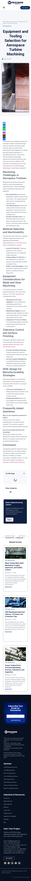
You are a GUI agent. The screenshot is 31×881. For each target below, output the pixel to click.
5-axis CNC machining (15, 294)
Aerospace (7, 798)
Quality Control (8, 813)
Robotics (6, 807)
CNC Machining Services (10, 767)
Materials (6, 819)
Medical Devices (8, 801)
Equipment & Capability (10, 816)
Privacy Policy (16, 877)
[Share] (15, 139)
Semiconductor (8, 804)
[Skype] (15, 131)
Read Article (8, 587)
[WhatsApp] (15, 128)
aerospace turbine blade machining (14, 462)
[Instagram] (12, 863)
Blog (8, 21)
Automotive (7, 810)
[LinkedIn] (15, 126)
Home (4, 21)
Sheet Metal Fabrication (10, 782)
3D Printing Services (9, 779)
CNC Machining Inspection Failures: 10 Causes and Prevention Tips (15, 614)
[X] (15, 136)
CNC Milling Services (9, 770)
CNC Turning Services (9, 773)
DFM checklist (14, 384)
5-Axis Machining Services (11, 776)
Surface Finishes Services (11, 785)
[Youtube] (15, 863)
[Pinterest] (15, 133)
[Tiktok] (19, 863)
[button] (3, 7)
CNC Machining (7, 26)
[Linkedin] (8, 863)
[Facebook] (15, 123)
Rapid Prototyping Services (11, 788)
